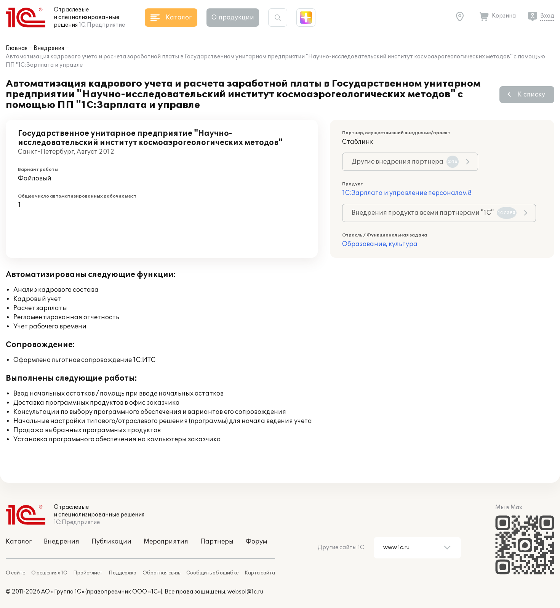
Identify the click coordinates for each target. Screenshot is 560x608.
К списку (531, 94)
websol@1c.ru (245, 592)
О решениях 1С (49, 573)
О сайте (15, 573)
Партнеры (217, 541)
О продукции (232, 17)
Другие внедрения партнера (405, 162)
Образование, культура (380, 244)
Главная (16, 48)
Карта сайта (260, 573)
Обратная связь (161, 573)
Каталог (19, 541)
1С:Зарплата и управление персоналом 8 (407, 193)
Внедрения (49, 48)
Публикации (111, 541)
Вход (547, 16)
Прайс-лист (87, 573)
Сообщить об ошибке (212, 573)
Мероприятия (166, 541)
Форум (256, 541)
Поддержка (122, 573)
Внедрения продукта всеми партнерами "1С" (433, 213)
